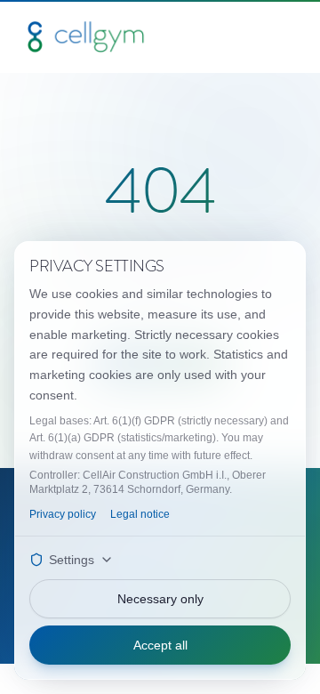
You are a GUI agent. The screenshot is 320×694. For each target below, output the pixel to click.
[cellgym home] (85, 36)
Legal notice (140, 514)
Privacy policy (62, 514)
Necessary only (160, 599)
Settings (71, 560)
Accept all (160, 645)
